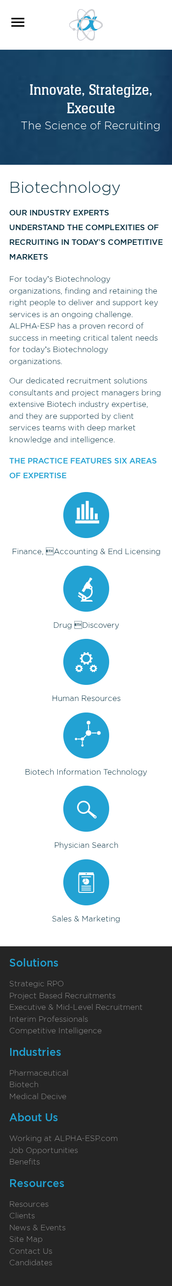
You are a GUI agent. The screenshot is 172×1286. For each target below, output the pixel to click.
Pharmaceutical (38, 1072)
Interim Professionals (48, 1019)
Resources (29, 1204)
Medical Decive (38, 1096)
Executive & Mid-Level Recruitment (76, 1007)
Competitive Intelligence (55, 1030)
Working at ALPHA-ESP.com (63, 1138)
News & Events (37, 1227)
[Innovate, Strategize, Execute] (86, 24)
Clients (22, 1215)
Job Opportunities (43, 1150)
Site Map (26, 1239)
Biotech (24, 1084)
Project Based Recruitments (62, 995)
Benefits (24, 1161)
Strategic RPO (36, 983)
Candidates (30, 1262)
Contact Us (30, 1251)
